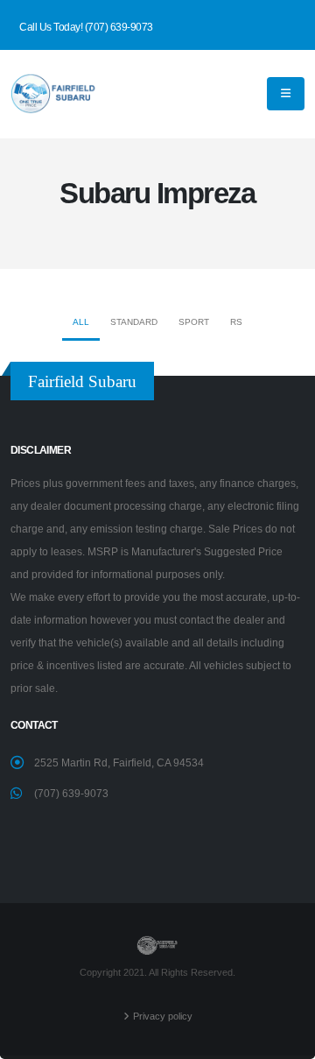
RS (236, 322)
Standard (134, 322)
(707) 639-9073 (71, 793)
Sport (193, 322)
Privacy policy (162, 1016)
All (81, 322)
